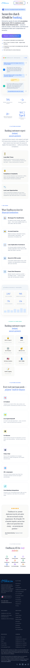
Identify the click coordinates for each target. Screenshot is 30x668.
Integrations (18, 603)
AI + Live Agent (19, 593)
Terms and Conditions (6, 661)
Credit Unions (18, 615)
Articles (2, 639)
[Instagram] (28, 664)
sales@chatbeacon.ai (6, 602)
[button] (27, 3)
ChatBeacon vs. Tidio (20, 641)
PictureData (18, 599)
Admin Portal (18, 601)
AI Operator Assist (19, 595)
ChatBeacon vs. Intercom (21, 639)
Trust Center (3, 643)
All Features (18, 583)
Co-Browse (18, 597)
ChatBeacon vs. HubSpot (21, 645)
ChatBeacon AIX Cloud (6, 613)
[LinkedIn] (22, 664)
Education (18, 621)
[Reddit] (25, 664)
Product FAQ (4, 645)
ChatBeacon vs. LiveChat (21, 643)
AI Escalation (18, 587)
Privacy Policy (24, 660)
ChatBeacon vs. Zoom (20, 647)
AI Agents (18, 585)
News (2, 641)
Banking (17, 613)
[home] (5, 3)
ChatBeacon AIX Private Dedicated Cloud (6, 616)
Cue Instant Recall (19, 591)
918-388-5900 (4, 601)
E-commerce (18, 623)
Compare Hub (19, 637)
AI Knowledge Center (5, 647)
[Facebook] (20, 664)
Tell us (9, 660)
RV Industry (18, 627)
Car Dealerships (19, 629)
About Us (3, 637)
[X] (17, 664)
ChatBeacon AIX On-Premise (7, 618)
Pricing (17, 605)
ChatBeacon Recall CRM (21, 589)
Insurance (18, 625)
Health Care (18, 617)
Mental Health (19, 619)
